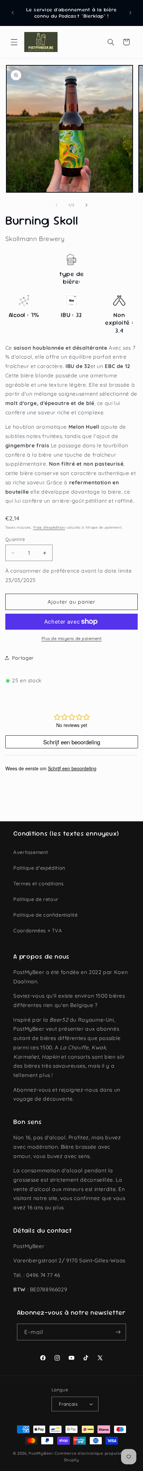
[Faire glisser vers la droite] (86, 205)
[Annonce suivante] (130, 13)
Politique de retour (36, 899)
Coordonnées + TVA (37, 930)
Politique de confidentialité (45, 915)
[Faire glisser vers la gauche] (56, 205)
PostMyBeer (41, 1453)
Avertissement (30, 852)
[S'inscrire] (117, 1332)
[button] (14, 42)
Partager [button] (23, 658)
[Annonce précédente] (12, 13)
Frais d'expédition (49, 527)
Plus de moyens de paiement (72, 638)
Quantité (15, 539)
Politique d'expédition (39, 868)
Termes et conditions (38, 883)
